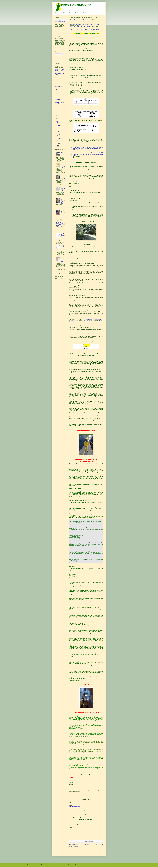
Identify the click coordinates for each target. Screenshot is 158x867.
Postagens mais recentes (73, 844)
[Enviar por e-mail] (88, 841)
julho (58, 131)
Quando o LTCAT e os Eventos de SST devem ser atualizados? (80, 19)
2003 (70, 321)
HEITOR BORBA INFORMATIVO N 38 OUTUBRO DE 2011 (63, 247)
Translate (63, 21)
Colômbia (76, 320)
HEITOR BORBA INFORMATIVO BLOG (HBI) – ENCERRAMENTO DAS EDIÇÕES (60, 224)
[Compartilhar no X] (90, 841)
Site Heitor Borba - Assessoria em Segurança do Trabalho (59, 70)
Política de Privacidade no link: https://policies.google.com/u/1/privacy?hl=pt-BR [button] (58, 864)
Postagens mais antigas (99, 844)
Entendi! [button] (153, 864)
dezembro (58, 124)
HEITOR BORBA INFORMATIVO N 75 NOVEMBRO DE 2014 (63, 213)
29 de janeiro (86, 320)
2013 (57, 122)
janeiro (58, 143)
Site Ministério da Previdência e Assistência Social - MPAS (60, 90)
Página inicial (86, 844)
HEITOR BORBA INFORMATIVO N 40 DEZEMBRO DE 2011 (63, 189)
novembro (58, 125)
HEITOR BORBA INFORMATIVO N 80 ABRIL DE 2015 (63, 201)
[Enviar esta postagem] (86, 841)
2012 (57, 145)
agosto (58, 129)
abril (58, 135)
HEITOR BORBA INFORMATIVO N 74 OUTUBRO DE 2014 (63, 177)
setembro (100, 320)
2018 (57, 115)
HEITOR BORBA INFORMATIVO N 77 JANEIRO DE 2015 (63, 259)
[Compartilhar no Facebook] (91, 841)
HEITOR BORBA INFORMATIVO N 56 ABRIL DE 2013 (84, 29)
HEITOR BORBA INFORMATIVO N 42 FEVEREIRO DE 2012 (63, 235)
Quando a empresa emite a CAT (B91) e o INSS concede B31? (80, 26)
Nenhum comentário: (81, 841)
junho (58, 132)
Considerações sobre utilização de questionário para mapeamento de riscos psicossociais (85, 24)
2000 (91, 320)
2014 (57, 121)
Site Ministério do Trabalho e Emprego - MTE (59, 83)
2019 (57, 114)
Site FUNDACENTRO (58, 86)
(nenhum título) (62, 153)
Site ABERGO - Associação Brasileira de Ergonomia (59, 103)
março (58, 140)
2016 (57, 118)
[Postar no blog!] (89, 841)
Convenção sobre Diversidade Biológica (93, 319)
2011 (57, 146)
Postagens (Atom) (75, 846)
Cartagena (72, 320)
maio (58, 134)
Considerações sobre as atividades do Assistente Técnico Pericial (81, 23)
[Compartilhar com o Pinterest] (92, 841)
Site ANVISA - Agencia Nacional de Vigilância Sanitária (60, 107)
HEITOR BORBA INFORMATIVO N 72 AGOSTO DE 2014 (63, 165)
